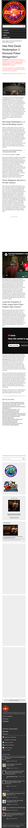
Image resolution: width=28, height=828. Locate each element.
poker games (15, 198)
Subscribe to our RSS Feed (10, 737)
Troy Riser (17, 826)
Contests (8, 804)
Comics (7, 786)
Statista (18, 154)
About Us (6, 718)
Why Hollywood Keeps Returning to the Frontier (12, 423)
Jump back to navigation (14, 700)
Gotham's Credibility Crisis (7, 417)
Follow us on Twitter (8, 742)
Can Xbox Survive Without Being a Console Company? (14, 415)
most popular (5, 359)
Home (3, 41)
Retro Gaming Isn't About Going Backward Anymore (13, 402)
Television (8, 768)
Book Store (7, 37)
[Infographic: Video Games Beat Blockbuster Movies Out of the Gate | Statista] (14, 151)
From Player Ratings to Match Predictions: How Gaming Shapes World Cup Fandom (12, 419)
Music (16, 776)
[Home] (14, 12)
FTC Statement (5, 721)
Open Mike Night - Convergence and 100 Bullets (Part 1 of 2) (16, 794)
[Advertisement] (14, 233)
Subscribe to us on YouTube (10, 739)
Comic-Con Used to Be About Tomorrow (10, 410)
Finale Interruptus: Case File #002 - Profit (11, 405)
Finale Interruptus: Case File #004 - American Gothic (13, 403)
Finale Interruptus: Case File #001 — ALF (11, 409)
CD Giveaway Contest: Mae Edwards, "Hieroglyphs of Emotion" (15, 801)
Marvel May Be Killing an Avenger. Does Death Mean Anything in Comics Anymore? (15, 782)
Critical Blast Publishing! (13, 728)
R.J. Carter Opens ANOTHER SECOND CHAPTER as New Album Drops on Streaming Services (13, 537)
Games (7, 41)
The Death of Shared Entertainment (9, 422)
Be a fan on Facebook (9, 745)
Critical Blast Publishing (10, 776)
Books (7, 818)
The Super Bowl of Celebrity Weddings (10, 424)
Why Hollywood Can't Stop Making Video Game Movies (14, 413)
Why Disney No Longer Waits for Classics (11, 416)
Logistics (6, 30)
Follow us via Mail (8, 747)
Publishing (6, 32)
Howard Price (9, 716)
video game (6, 99)
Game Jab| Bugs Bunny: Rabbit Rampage (16, 807)
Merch (5, 35)
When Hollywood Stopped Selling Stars (10, 412)
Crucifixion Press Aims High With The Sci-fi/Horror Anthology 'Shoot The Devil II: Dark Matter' (16, 815)
